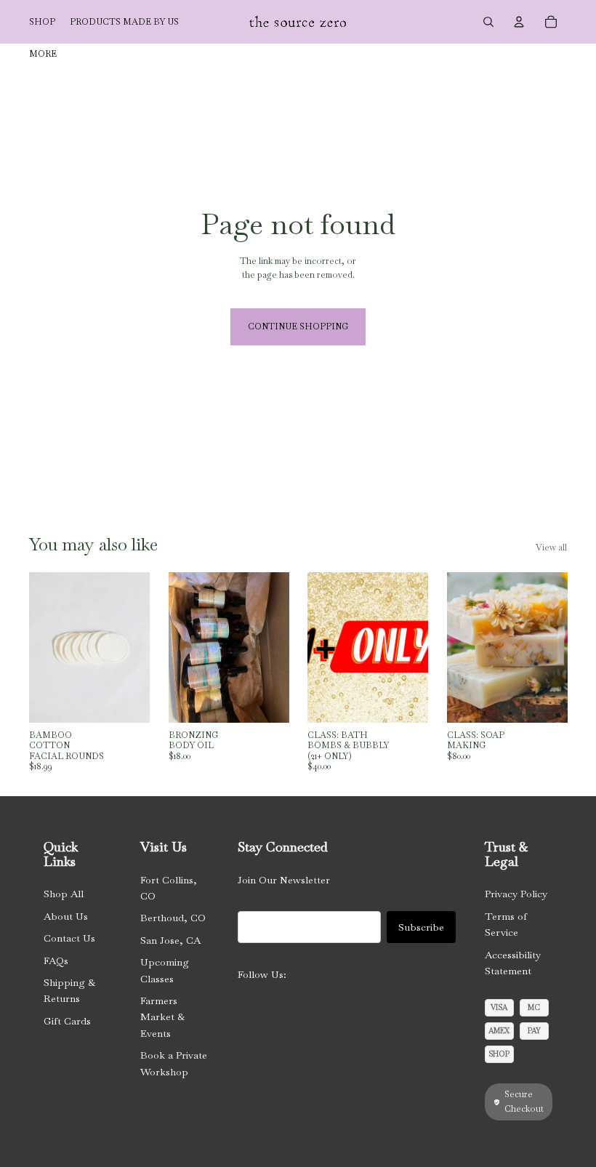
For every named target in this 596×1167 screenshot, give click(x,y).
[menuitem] (43, 54)
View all (551, 547)
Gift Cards (67, 1020)
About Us (66, 916)
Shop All (64, 893)
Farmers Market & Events (162, 1017)
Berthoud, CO (173, 917)
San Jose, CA (170, 940)
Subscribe (421, 927)
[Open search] (488, 22)
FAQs (56, 960)
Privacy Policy (516, 893)
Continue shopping (298, 326)
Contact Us (69, 938)
